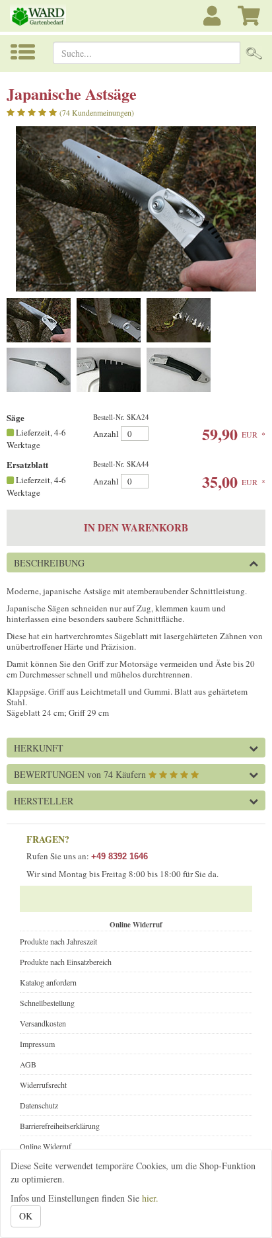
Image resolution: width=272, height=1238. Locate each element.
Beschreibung (49, 563)
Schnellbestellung (47, 1002)
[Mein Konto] (214, 23)
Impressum (37, 1043)
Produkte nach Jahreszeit (58, 941)
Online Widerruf (45, 1146)
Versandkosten (43, 1023)
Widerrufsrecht (43, 1084)
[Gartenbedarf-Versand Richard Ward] (45, 16)
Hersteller (43, 800)
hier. (150, 1198)
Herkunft (38, 748)
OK (25, 1216)
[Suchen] (254, 52)
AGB (28, 1064)
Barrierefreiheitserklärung (60, 1125)
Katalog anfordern (48, 982)
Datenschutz (39, 1105)
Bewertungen (80, 774)
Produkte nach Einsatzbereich (66, 961)
